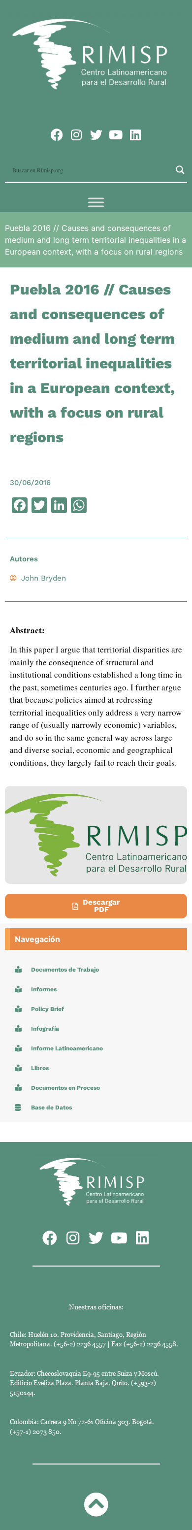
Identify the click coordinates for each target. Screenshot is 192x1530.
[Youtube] (116, 134)
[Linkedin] (135, 134)
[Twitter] (96, 134)
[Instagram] (76, 134)
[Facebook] (56, 134)
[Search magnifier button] (180, 170)
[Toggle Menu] (96, 202)
